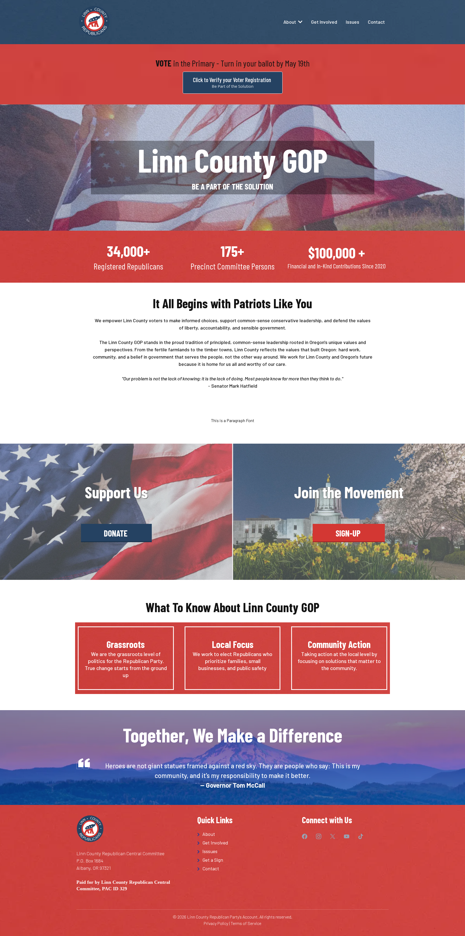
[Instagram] (323, 836)
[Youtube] (351, 836)
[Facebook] (309, 836)
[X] (337, 836)
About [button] (290, 22)
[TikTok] (365, 836)
